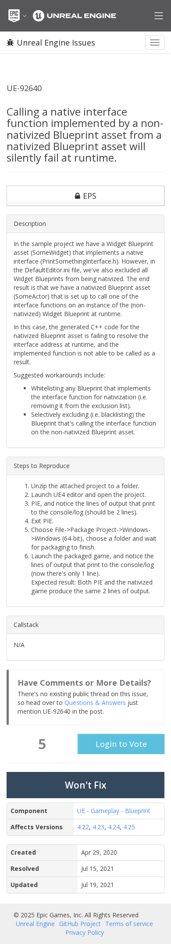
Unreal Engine (35, 923)
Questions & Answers (95, 702)
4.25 (129, 827)
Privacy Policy (84, 932)
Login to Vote (121, 744)
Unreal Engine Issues (56, 42)
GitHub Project (80, 923)
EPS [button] (89, 195)
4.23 (98, 827)
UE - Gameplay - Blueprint (113, 811)
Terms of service (129, 923)
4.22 (83, 827)
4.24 (114, 827)
